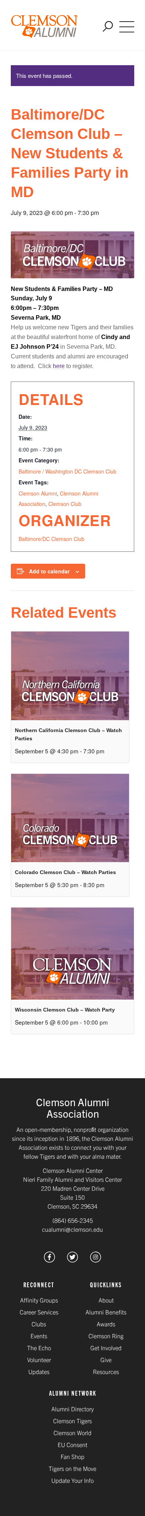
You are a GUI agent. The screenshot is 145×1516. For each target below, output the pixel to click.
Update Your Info (72, 1480)
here (59, 366)
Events (38, 1335)
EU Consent (72, 1444)
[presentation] (70, 676)
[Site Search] (107, 27)
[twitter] (72, 1260)
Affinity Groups (39, 1300)
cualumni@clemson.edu (72, 1229)
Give (106, 1359)
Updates (38, 1371)
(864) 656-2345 (72, 1220)
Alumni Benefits (106, 1312)
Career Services (39, 1312)
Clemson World (72, 1432)
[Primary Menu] (126, 26)
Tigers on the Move (72, 1468)
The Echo (39, 1347)
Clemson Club (64, 503)
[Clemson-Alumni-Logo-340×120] (44, 27)
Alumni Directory (72, 1408)
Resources (106, 1371)
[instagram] (95, 1260)
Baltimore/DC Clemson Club (51, 538)
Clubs (39, 1323)
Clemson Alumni (38, 493)
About (106, 1300)
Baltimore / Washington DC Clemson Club (67, 471)
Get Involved (106, 1347)
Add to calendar (49, 571)
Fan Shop (72, 1456)
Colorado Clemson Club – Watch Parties (65, 872)
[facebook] (49, 1260)
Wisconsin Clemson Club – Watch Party (65, 1010)
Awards (106, 1323)
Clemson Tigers (72, 1420)
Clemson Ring (105, 1335)
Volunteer (39, 1359)
